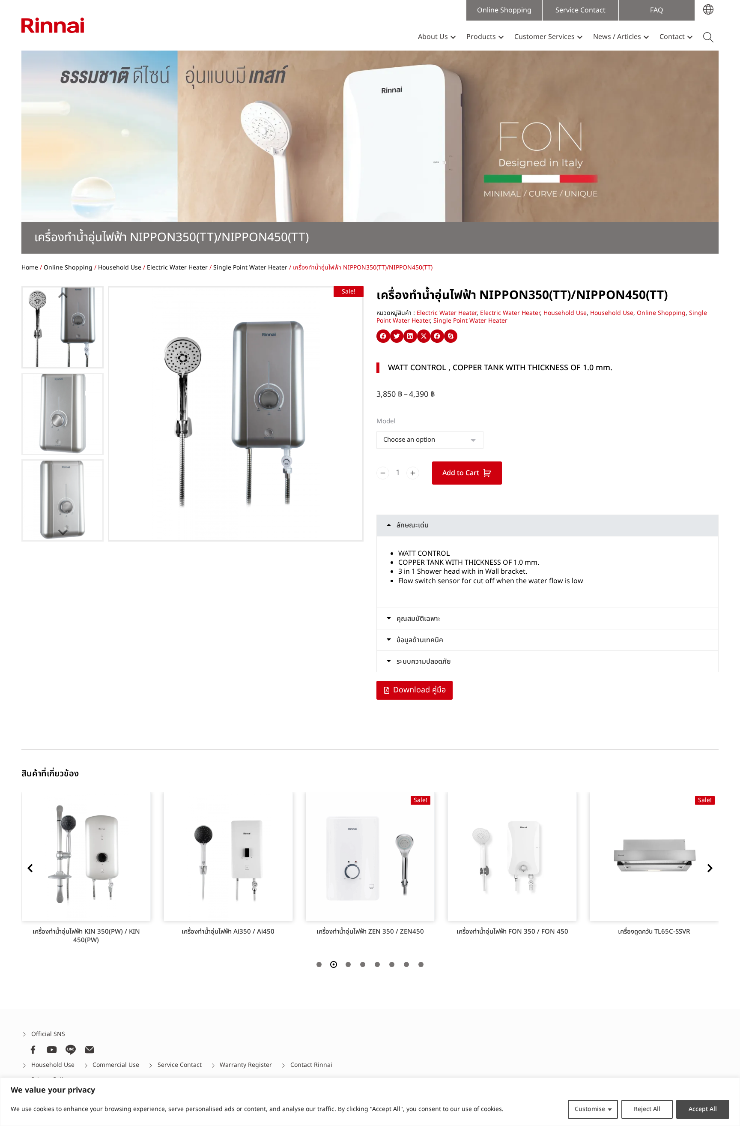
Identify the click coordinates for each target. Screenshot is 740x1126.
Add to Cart (460, 473)
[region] (370, 1102)
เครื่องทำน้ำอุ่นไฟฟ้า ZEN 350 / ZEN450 (370, 932)
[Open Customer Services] (580, 37)
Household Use (119, 267)
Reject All (647, 1109)
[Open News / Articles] (646, 37)
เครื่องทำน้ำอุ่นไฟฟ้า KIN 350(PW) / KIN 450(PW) (86, 936)
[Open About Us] (453, 37)
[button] (383, 336)
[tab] (547, 525)
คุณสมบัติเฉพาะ (419, 618)
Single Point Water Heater (250, 267)
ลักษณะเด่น (413, 525)
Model (385, 421)
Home (29, 267)
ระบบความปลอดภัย (424, 661)
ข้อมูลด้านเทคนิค (420, 640)
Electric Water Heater (177, 267)
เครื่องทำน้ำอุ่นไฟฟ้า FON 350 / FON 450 (512, 932)
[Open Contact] (690, 37)
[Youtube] (52, 1050)
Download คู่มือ (419, 690)
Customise (590, 1109)
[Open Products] (501, 37)
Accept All (703, 1109)
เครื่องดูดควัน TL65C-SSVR (654, 932)
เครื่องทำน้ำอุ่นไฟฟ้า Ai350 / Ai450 (228, 932)
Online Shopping (68, 267)
